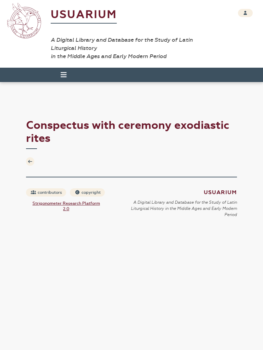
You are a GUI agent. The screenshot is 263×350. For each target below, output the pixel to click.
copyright (90, 192)
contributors (49, 192)
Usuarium (84, 14)
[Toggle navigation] (61, 75)
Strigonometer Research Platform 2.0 (66, 206)
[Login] (245, 13)
